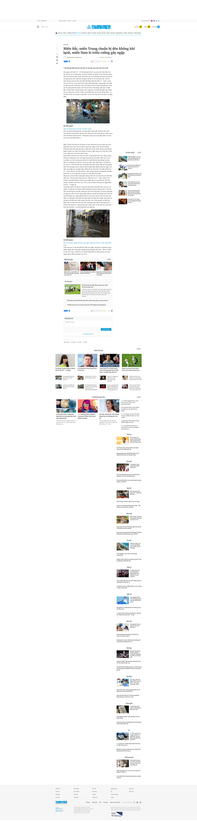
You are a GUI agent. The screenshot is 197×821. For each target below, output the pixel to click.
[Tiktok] (157, 21)
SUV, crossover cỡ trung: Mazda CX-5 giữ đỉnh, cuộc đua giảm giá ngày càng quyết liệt (135, 736)
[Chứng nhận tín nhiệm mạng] (116, 814)
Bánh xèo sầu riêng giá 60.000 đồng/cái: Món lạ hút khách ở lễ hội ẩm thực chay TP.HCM (129, 533)
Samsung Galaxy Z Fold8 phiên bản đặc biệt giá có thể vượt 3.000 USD (129, 723)
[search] (51, 26)
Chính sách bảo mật (115, 802)
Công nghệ (118, 33)
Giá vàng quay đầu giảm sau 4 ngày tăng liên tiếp (135, 493)
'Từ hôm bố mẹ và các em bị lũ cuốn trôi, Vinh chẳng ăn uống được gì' (86, 305)
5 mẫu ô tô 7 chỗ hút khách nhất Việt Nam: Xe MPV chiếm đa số (128, 744)
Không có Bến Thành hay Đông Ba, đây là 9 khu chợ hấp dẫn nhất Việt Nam (129, 560)
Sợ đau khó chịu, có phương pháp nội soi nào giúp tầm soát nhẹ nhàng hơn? (128, 690)
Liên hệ (74, 20)
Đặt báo (88, 802)
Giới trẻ (89, 33)
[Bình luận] (57, 57)
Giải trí (108, 33)
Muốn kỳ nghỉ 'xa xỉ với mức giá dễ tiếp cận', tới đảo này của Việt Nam (135, 546)
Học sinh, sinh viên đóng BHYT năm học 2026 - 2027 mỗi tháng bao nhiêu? (135, 682)
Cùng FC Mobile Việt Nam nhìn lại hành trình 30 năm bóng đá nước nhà (128, 662)
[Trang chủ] (56, 33)
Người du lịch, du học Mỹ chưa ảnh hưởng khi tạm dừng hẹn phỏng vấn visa (128, 640)
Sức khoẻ (76, 791)
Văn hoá (94, 791)
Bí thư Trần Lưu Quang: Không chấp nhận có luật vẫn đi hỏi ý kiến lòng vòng (135, 440)
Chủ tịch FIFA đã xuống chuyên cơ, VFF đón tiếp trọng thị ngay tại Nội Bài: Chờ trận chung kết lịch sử (129, 668)
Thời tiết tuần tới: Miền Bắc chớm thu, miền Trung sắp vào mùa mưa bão (87, 300)
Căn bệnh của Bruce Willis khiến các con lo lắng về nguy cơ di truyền (129, 587)
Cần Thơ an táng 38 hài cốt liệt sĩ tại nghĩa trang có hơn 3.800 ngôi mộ (128, 448)
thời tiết (79, 342)
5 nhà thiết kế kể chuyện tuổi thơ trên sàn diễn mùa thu (129, 776)
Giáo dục (94, 33)
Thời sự (65, 33)
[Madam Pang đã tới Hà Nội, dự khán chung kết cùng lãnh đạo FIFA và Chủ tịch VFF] (123, 654)
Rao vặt (131, 791)
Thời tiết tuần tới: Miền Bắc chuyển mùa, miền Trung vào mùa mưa (95, 286)
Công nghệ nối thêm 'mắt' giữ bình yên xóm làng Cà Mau (128, 717)
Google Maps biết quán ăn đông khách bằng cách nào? (135, 708)
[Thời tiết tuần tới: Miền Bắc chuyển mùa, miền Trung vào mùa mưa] (72, 289)
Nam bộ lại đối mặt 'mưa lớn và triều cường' (77, 129)
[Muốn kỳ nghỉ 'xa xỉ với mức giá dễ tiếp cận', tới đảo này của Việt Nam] (123, 546)
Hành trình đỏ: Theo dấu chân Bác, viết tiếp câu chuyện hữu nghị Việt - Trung (129, 613)
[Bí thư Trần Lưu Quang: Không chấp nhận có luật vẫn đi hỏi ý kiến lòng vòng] (123, 440)
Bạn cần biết (62, 20)
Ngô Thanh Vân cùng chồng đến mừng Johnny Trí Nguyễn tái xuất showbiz (135, 573)
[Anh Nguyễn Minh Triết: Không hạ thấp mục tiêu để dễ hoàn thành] (123, 600)
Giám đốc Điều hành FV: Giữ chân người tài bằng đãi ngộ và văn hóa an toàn (128, 696)
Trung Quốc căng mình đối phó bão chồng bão (134, 466)
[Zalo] (159, 21)
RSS (100, 802)
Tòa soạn (105, 802)
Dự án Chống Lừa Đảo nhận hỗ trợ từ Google (128, 501)
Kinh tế (74, 33)
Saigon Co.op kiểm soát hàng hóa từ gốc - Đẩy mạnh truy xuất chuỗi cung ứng (129, 506)
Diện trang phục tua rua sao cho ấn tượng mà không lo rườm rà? (128, 771)
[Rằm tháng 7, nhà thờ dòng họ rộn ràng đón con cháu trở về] (123, 519)
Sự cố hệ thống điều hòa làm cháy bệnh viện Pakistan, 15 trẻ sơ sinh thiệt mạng (128, 475)
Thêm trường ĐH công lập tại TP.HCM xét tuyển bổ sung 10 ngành (127, 635)
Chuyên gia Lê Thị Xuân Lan (74, 57)
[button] (57, 46)
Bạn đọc (131, 788)
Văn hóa (103, 33)
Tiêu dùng (130, 33)
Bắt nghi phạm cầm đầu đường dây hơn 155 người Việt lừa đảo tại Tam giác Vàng (128, 454)
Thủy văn (85, 342)
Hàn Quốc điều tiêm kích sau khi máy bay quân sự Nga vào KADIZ (129, 481)
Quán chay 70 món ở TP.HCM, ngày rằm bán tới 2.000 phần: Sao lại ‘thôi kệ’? (129, 527)
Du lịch (99, 33)
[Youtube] (152, 21)
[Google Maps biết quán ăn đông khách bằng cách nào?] (123, 709)
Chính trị (60, 33)
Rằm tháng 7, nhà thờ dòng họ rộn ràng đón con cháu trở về (136, 518)
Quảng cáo (94, 802)
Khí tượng (73, 342)
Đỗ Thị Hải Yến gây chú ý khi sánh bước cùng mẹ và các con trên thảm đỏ (135, 763)
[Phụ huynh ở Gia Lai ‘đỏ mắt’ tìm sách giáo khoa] (123, 627)
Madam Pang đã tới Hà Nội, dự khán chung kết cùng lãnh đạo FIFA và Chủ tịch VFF (135, 654)
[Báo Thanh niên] (61, 802)
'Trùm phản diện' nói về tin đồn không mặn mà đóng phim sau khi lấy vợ (129, 581)
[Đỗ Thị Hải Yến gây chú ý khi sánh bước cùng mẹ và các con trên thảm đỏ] (123, 763)
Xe (122, 33)
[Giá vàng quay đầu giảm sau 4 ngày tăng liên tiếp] (123, 494)
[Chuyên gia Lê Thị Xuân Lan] (64, 57)
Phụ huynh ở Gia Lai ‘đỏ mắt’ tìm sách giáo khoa (135, 626)
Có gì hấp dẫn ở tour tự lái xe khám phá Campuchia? (127, 554)
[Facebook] (154, 21)
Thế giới (69, 33)
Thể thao (112, 33)
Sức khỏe (84, 33)
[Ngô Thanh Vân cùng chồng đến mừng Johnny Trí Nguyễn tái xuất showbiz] (123, 573)
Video (125, 33)
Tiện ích (69, 20)
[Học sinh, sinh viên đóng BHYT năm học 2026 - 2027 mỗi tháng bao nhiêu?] (123, 682)
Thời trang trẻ (137, 33)
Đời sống (79, 33)
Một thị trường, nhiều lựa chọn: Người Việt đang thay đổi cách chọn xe (128, 750)
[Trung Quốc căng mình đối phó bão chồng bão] (123, 467)
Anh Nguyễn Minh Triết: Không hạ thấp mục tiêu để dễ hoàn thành (135, 600)
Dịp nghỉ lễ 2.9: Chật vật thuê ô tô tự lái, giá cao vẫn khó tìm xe (129, 608)
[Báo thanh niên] (98, 27)
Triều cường (66, 342)
